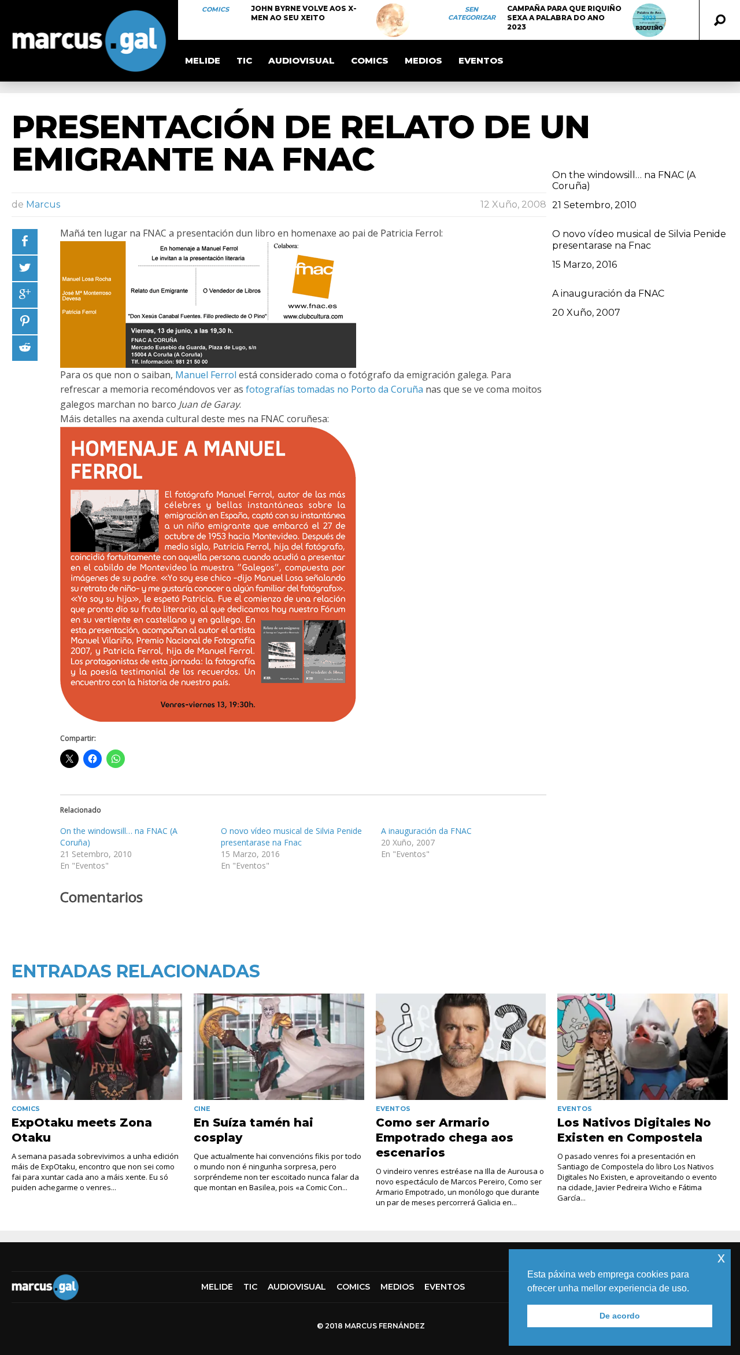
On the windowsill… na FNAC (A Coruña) (623, 180)
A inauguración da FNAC (426, 830)
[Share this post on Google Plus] (25, 295)
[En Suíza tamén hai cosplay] (279, 1047)
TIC (244, 60)
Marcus (43, 204)
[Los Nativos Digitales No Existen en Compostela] (642, 1047)
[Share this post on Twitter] (25, 268)
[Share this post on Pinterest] (25, 321)
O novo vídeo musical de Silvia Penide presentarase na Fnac (291, 836)
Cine (202, 1109)
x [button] (721, 1257)
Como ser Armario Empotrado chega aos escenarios (444, 1138)
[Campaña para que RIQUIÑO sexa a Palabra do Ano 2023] (649, 20)
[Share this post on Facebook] (25, 241)
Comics (215, 9)
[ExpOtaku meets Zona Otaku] (97, 1047)
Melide (202, 60)
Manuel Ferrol (205, 374)
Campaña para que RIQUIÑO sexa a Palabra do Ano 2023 (564, 17)
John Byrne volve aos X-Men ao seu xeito (304, 13)
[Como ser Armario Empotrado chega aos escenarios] (461, 1047)
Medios (423, 60)
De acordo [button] (620, 1315)
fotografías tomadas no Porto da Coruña (334, 389)
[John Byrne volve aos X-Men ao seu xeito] (393, 20)
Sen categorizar (471, 13)
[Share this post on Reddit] (25, 348)
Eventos (481, 60)
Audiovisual (301, 60)
